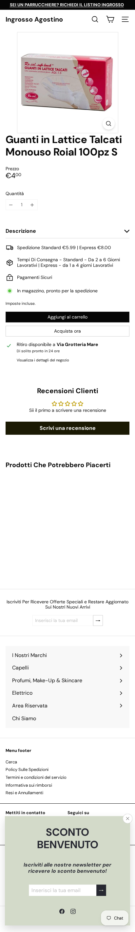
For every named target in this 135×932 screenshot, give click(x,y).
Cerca (11, 762)
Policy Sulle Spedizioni (27, 769)
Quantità (15, 193)
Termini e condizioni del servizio (36, 777)
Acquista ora (67, 331)
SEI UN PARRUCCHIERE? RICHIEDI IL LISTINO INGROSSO (67, 5)
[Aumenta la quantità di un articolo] (32, 204)
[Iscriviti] (101, 890)
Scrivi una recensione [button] (68, 428)
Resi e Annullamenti (24, 792)
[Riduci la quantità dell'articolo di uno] (11, 204)
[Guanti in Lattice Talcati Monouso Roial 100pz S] (46, 525)
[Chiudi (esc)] (128, 819)
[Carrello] (110, 19)
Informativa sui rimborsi (29, 785)
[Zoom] (109, 124)
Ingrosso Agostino (34, 19)
